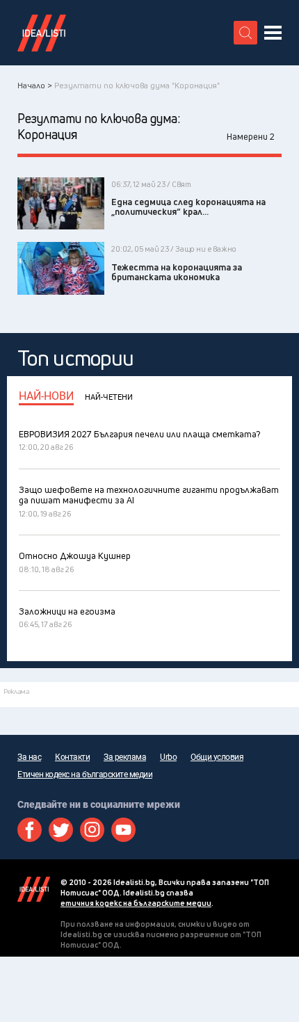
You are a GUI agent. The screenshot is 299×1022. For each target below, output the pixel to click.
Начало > (34, 85)
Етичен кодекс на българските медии (84, 774)
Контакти (72, 757)
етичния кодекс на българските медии (135, 903)
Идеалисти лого (41, 32)
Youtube (123, 830)
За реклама (125, 757)
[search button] (245, 32)
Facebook (29, 830)
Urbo (168, 757)
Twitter (61, 830)
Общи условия (217, 757)
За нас (29, 757)
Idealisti (33, 889)
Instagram (92, 830)
